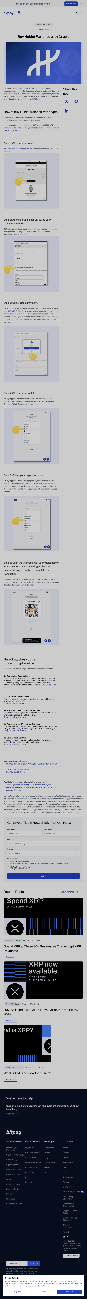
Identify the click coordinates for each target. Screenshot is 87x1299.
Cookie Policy (42, 1286)
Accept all (69, 1292)
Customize (43, 1292)
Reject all (17, 1292)
